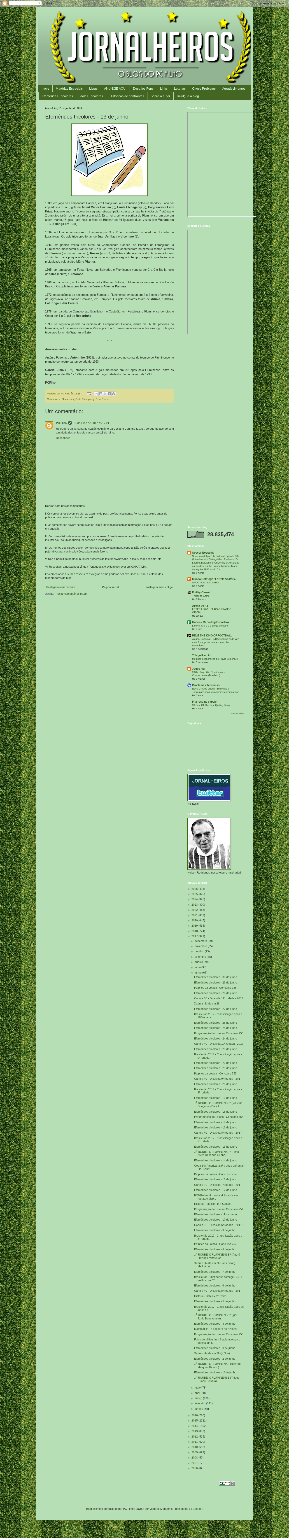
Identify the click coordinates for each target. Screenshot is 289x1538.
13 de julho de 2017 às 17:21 (91, 423)
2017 (194, 936)
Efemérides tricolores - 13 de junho (215, 1179)
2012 (194, 1436)
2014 (194, 1426)
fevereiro (200, 1403)
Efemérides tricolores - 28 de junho (215, 993)
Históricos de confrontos (127, 96)
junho (198, 972)
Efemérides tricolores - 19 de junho (215, 1098)
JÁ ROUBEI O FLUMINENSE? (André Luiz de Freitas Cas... (217, 1256)
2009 (194, 1452)
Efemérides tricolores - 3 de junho (214, 1348)
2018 (194, 931)
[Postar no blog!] (100, 393)
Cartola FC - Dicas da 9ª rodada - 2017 (218, 1078)
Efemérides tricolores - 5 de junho (214, 1301)
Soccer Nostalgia (203, 552)
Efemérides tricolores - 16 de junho (215, 1127)
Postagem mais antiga (159, 587)
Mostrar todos (237, 713)
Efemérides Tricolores (57, 96)
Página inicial (110, 587)
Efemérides (68, 399)
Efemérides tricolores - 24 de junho (215, 1038)
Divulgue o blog (188, 96)
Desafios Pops (143, 88)
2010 (194, 1447)
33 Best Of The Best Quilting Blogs (211, 705)
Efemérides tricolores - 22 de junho (215, 1063)
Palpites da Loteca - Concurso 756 (215, 987)
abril (198, 1393)
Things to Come (201, 595)
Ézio (98, 399)
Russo (105, 399)
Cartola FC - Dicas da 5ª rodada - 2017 (218, 1290)
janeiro (199, 1408)
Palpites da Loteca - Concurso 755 (215, 1073)
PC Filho (61, 423)
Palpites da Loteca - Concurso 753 (215, 1244)
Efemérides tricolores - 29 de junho (215, 982)
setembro (201, 956)
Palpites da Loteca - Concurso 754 (215, 1174)
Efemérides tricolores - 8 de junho (214, 1249)
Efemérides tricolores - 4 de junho (214, 1323)
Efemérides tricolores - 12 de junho (215, 1190)
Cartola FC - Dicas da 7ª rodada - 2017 (218, 1184)
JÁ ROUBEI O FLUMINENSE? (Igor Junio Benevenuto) (215, 1317)
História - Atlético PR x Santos (212, 1203)
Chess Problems (204, 88)
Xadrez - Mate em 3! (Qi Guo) (212, 1353)
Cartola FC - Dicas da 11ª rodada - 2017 (218, 998)
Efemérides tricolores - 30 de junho (215, 977)
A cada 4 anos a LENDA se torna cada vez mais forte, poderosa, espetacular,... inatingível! (215, 642)
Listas (93, 88)
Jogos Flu (198, 668)
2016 (194, 1415)
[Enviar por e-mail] (96, 393)
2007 (194, 1463)
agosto (199, 962)
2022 (194, 909)
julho (198, 967)
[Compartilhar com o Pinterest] (113, 393)
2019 (194, 925)
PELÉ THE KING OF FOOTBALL (212, 635)
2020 (194, 920)
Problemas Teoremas (206, 685)
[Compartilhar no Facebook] (109, 393)
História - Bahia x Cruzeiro (210, 1296)
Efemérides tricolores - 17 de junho (215, 1122)
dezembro (201, 941)
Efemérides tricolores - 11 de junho (215, 1214)
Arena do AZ (200, 605)
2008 (194, 1457)
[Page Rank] (227, 1484)
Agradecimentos (233, 88)
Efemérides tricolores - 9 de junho (214, 1230)
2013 (194, 1431)
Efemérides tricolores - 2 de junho (214, 1358)
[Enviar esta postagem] (89, 393)
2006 (194, 1468)
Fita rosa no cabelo (204, 701)
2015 (194, 1420)
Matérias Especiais (69, 88)
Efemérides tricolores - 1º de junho (215, 1372)
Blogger (197, 1508)
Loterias (180, 88)
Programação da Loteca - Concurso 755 (218, 1117)
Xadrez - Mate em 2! (206, 1003)
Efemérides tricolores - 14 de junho (215, 1160)
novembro (201, 946)
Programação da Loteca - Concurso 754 (218, 1209)
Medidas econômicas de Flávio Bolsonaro (215, 658)
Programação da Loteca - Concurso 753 (218, 1334)
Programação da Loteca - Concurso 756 (218, 1033)
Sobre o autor (160, 96)
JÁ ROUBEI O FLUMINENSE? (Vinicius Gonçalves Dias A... (218, 1105)
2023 (194, 904)
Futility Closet (201, 592)
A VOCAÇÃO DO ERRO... (206, 582)
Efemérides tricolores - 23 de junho (215, 1049)
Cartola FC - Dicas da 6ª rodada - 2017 (218, 1225)
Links (164, 88)
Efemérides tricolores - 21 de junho (215, 1068)
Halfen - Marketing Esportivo (210, 622)
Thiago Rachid (201, 655)
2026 (194, 888)
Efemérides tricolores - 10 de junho (215, 1219)
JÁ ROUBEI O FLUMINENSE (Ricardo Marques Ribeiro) (217, 1365)
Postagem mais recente (60, 587)
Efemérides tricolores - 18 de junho (215, 1111)
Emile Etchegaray (84, 399)
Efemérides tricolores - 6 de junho (214, 1285)
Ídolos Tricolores (91, 96)
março (199, 1398)
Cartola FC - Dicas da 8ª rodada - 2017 (218, 1132)
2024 (194, 899)
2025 (194, 894)
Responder (63, 438)
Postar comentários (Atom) (72, 593)
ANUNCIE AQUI (115, 88)
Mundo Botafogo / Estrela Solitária (214, 579)
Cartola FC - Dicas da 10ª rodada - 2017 (218, 1043)
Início (45, 88)
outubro (200, 951)
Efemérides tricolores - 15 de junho (215, 1146)
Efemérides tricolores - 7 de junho (214, 1271)
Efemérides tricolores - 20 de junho (215, 1084)
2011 (194, 1441)
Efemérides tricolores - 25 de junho (215, 1028)
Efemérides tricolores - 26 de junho (215, 1022)
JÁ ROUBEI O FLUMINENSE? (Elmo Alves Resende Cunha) (216, 1153)
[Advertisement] (215, 370)
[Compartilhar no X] (105, 393)
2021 (194, 915)
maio (198, 1387)
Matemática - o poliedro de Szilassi (215, 1329)
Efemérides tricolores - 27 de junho (215, 1009)
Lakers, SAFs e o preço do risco (210, 625)
